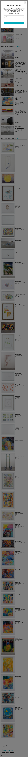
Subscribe (14, 22)
